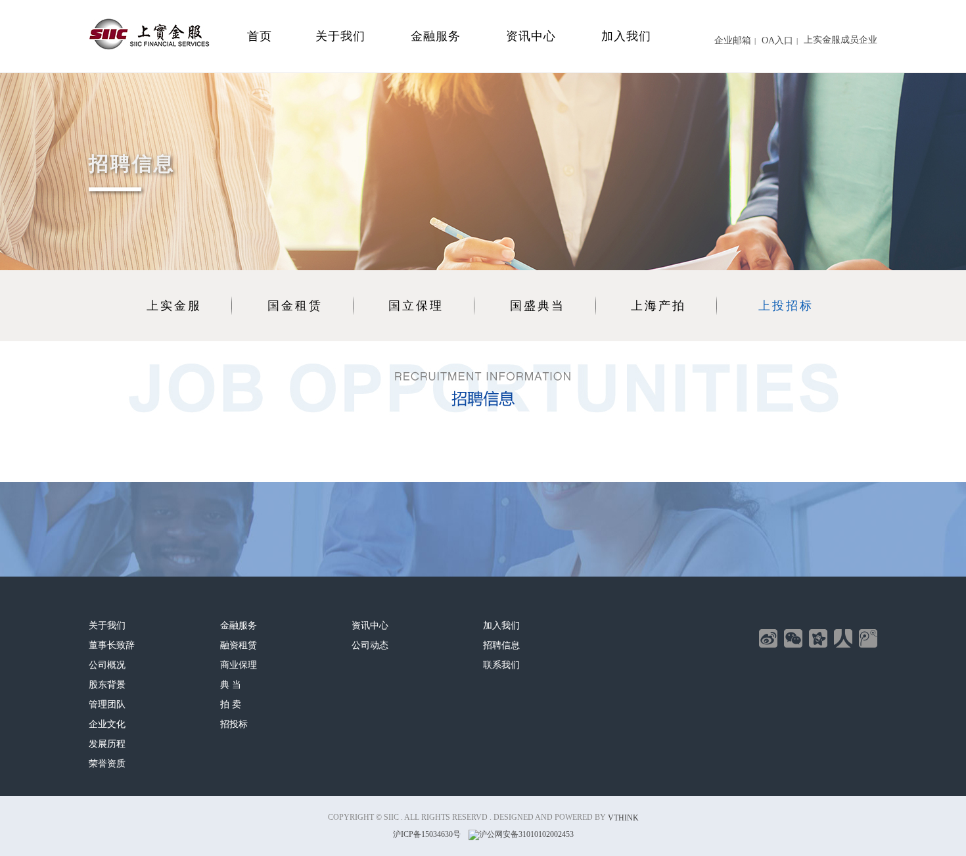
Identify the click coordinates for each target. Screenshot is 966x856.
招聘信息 (501, 645)
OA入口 (777, 40)
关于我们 (340, 36)
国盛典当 (537, 305)
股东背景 (107, 685)
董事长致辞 (112, 645)
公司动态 (370, 645)
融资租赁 (238, 645)
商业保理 (238, 665)
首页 (259, 36)
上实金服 (174, 305)
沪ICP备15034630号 (427, 835)
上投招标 (786, 305)
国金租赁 (295, 305)
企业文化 (107, 724)
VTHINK (623, 817)
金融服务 (436, 36)
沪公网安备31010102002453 (526, 835)
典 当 (230, 685)
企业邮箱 (732, 40)
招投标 (234, 724)
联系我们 (501, 665)
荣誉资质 (107, 764)
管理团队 (107, 704)
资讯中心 (531, 36)
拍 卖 (230, 704)
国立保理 (416, 305)
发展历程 (107, 744)
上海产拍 (658, 305)
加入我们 (626, 36)
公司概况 (107, 665)
